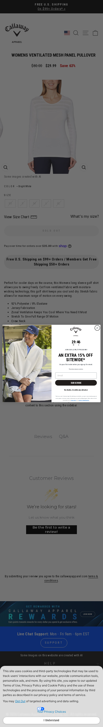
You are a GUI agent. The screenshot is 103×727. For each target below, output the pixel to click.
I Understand (51, 720)
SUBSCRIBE (76, 382)
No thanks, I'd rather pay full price (76, 390)
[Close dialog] (97, 328)
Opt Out (20, 701)
